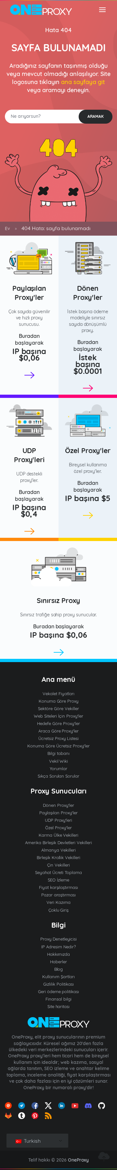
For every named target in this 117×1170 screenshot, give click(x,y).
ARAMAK (95, 116)
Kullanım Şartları (58, 976)
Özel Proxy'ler (87, 450)
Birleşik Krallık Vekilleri (59, 857)
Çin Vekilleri (58, 865)
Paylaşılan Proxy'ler (29, 293)
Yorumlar (58, 768)
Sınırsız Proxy (58, 600)
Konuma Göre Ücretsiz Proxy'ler (58, 745)
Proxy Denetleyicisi (58, 939)
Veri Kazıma (58, 902)
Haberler (58, 961)
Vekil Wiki (58, 761)
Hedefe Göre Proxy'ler (58, 723)
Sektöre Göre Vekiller (58, 708)
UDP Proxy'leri (29, 455)
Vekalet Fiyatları (58, 693)
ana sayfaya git (83, 82)
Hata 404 (58, 30)
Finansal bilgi (59, 999)
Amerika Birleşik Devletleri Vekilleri (58, 842)
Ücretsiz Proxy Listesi (58, 738)
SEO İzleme (58, 879)
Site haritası (58, 1006)
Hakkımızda (58, 954)
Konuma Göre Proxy (59, 701)
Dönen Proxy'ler (87, 293)
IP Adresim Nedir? (58, 946)
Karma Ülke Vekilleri (59, 835)
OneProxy (78, 1160)
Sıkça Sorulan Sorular (59, 776)
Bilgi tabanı (58, 753)
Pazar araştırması (58, 894)
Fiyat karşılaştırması (58, 887)
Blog (58, 969)
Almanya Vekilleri (58, 850)
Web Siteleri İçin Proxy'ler (58, 716)
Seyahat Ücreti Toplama (58, 872)
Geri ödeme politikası (58, 991)
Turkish (31, 1141)
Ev (7, 228)
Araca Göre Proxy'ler (58, 730)
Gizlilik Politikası (58, 984)
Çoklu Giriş (58, 910)
